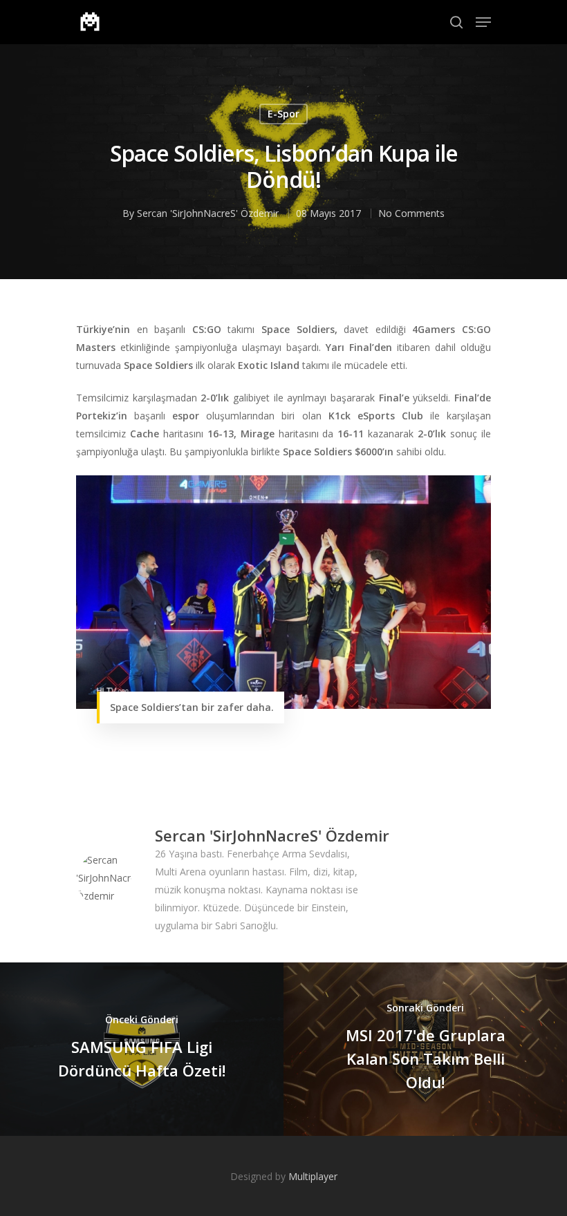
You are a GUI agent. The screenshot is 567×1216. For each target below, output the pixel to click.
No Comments (411, 213)
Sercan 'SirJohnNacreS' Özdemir (208, 213)
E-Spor (283, 113)
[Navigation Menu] (483, 22)
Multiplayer (312, 1176)
